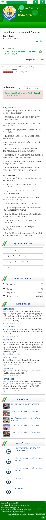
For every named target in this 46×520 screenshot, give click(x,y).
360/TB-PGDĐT (8, 379)
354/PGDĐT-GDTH (10, 358)
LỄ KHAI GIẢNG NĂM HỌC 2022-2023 (24, 411)
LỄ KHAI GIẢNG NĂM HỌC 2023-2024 (24, 425)
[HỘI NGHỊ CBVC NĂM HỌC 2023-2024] (6, 406)
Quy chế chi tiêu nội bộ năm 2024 (16, 204)
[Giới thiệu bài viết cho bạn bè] (34, 41)
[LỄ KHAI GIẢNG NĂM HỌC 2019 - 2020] (6, 434)
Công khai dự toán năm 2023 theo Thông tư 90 (20, 220)
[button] (40, 52)
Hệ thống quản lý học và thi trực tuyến (18, 262)
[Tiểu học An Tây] (9, 12)
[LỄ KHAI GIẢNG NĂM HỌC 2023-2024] (6, 427)
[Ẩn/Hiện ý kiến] (20, 88)
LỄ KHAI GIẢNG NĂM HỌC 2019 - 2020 (25, 432)
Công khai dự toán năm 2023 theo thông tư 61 (20, 227)
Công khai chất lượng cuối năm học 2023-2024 (20, 184)
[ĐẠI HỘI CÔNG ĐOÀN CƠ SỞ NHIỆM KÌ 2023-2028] (6, 420)
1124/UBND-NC (8, 309)
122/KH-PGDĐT (9, 327)
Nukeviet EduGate (21, 514)
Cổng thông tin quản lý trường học (16, 256)
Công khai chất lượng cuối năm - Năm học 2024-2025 (23, 130)
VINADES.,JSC (40, 514)
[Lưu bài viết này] (41, 41)
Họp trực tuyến (10, 268)
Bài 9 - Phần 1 (20, 478)
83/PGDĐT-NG (8, 368)
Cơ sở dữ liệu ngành (12, 250)
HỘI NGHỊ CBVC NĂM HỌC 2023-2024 (24, 404)
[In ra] (37, 41)
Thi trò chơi (19, 488)
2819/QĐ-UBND (8, 340)
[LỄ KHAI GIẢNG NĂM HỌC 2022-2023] (6, 413)
